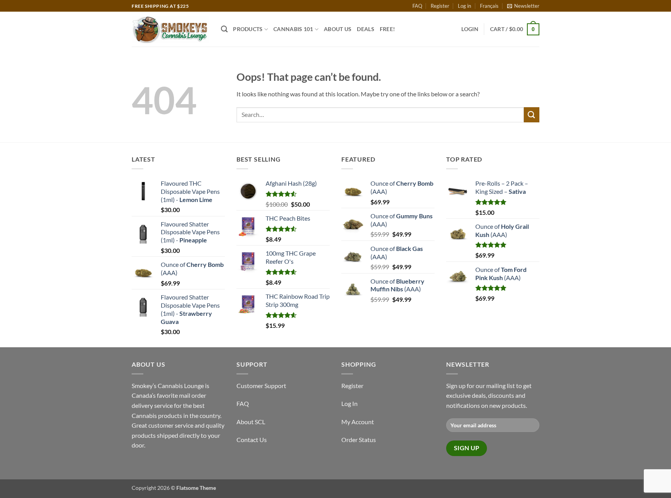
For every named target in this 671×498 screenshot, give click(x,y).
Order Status (358, 439)
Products (247, 29)
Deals (365, 29)
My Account (357, 421)
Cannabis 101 (293, 29)
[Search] (224, 29)
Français (489, 6)
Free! (387, 29)
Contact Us (251, 439)
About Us (337, 29)
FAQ (417, 6)
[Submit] (531, 114)
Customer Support (261, 385)
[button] (523, 6)
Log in (464, 6)
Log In (349, 403)
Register (440, 6)
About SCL (250, 421)
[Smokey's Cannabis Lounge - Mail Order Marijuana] (170, 29)
